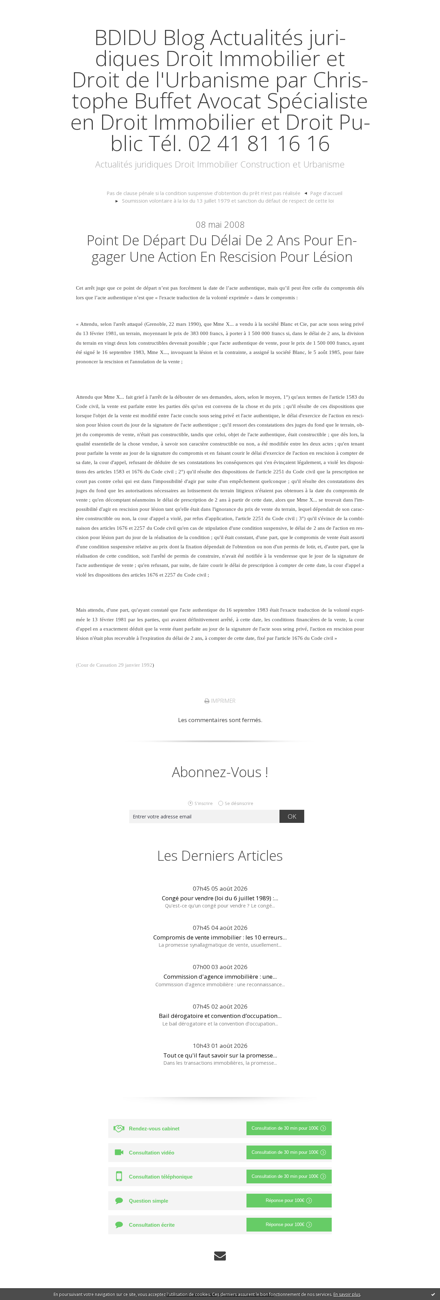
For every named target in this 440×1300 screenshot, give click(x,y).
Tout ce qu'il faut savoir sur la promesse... (220, 1055)
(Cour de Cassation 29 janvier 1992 (114, 665)
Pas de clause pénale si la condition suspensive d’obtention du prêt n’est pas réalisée (203, 193)
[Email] (220, 1256)
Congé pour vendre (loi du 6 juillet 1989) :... (220, 898)
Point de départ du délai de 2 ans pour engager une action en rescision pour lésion (222, 248)
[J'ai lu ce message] (433, 1294)
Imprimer (222, 701)
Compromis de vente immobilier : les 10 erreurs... (220, 937)
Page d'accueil (326, 193)
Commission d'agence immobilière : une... (220, 976)
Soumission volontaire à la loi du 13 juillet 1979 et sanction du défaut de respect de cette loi (228, 200)
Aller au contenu (26, 7)
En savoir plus (346, 1294)
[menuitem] (207, 193)
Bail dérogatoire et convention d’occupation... (220, 1016)
